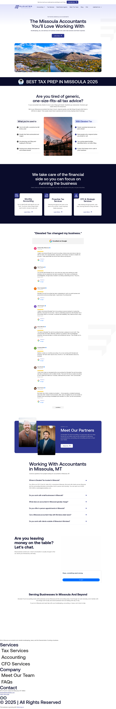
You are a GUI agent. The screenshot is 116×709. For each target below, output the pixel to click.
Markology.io (20, 707)
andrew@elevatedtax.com (7, 692)
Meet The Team (74, 7)
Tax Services (50, 7)
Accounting (40, 7)
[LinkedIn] (1, 698)
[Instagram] (5, 698)
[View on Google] (35, 248)
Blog (82, 7)
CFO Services (15, 663)
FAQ (87, 7)
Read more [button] (40, 277)
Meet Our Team (18, 675)
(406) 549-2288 (4, 694)
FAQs (6, 681)
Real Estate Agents (62, 7)
